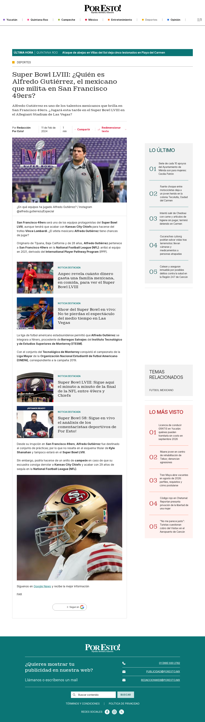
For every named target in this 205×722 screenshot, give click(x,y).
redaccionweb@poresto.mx (160, 680)
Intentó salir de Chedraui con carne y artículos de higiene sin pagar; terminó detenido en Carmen (174, 218)
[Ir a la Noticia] (69, 278)
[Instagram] (114, 711)
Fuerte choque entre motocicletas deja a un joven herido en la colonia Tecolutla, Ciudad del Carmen (174, 193)
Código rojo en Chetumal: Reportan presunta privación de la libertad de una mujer (174, 503)
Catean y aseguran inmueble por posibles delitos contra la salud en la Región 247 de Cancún (174, 272)
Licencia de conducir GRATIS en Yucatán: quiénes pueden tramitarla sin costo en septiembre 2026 (171, 432)
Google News (42, 586)
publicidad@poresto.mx (163, 671)
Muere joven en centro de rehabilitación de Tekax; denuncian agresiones (172, 457)
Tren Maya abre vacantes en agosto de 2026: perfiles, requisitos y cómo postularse (174, 480)
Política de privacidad (124, 703)
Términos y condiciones (83, 703)
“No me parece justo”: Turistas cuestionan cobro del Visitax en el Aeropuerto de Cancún (172, 526)
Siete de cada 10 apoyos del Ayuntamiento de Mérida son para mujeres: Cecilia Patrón (172, 168)
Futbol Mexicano (161, 390)
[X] (121, 711)
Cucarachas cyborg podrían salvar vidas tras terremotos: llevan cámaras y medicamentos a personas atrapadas (173, 245)
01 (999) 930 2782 (169, 663)
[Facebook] (107, 711)
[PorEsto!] (102, 9)
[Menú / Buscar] (199, 19)
